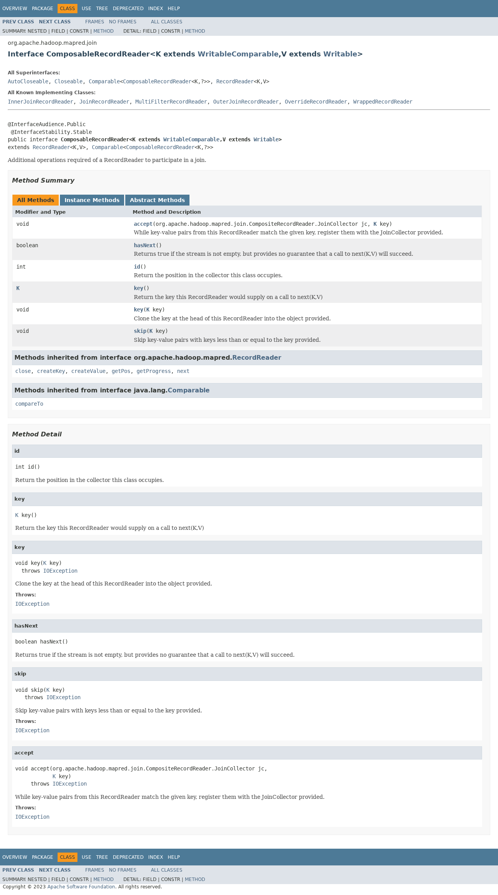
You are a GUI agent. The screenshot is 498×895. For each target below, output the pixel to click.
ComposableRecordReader (157, 81)
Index (155, 8)
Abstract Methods (157, 200)
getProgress (154, 371)
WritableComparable (238, 54)
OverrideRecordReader (316, 101)
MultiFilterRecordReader (171, 101)
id (137, 267)
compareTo (29, 404)
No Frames (123, 22)
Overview (14, 8)
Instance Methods (92, 200)
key (138, 288)
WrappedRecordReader (382, 101)
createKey (51, 371)
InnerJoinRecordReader (40, 101)
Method (103, 31)
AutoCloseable (28, 81)
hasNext (145, 245)
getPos (121, 371)
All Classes (166, 22)
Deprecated (128, 8)
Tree (102, 8)
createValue (88, 371)
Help (174, 8)
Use (86, 8)
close (23, 371)
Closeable (68, 81)
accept (143, 224)
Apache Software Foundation (81, 887)
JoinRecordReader (104, 101)
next (183, 371)
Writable (340, 54)
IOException (60, 571)
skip (140, 331)
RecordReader (235, 81)
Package (42, 8)
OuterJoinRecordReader (246, 101)
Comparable (104, 81)
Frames (94, 22)
